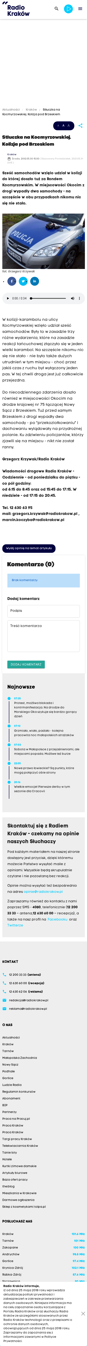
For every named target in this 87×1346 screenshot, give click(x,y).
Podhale (8, 1071)
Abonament (11, 1098)
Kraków (31, 109)
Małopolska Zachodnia (19, 1058)
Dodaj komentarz (26, 664)
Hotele (7, 1159)
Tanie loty (9, 1152)
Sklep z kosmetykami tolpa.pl (24, 1207)
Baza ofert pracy (15, 1179)
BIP (4, 1105)
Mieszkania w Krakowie (19, 1193)
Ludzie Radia (12, 1085)
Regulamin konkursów (18, 1092)
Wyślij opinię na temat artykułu (29, 548)
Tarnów (8, 1051)
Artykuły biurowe (14, 1173)
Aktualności (11, 109)
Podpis (16, 611)
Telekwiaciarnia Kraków (20, 1146)
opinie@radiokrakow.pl (43, 892)
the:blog (8, 1186)
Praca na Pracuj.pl (16, 1119)
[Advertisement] (43, 64)
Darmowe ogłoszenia (18, 1200)
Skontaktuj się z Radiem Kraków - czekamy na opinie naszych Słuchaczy (43, 834)
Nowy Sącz (10, 1064)
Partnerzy (9, 1112)
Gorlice (7, 1078)
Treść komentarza (26, 626)
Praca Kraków (12, 1125)
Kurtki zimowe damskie (19, 1166)
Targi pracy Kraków (17, 1139)
